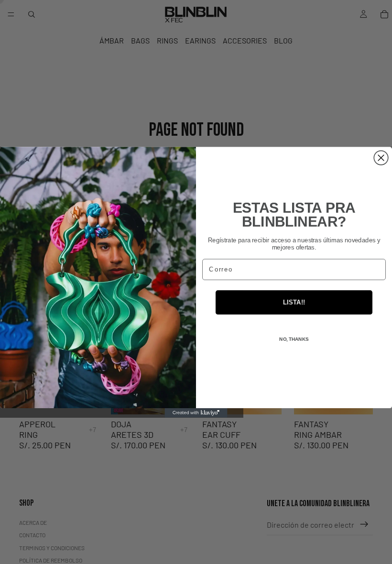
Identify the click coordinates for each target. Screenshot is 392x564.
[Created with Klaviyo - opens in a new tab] (195, 412)
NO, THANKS (294, 339)
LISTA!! (294, 302)
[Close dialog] (381, 158)
